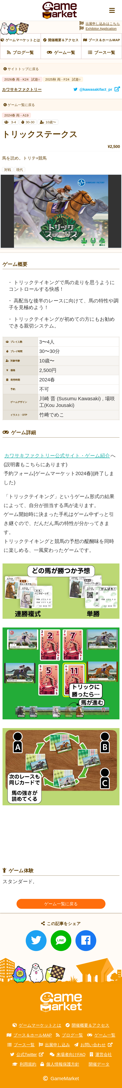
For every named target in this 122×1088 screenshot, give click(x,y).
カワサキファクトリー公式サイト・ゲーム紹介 (57, 455)
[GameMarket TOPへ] (60, 1002)
